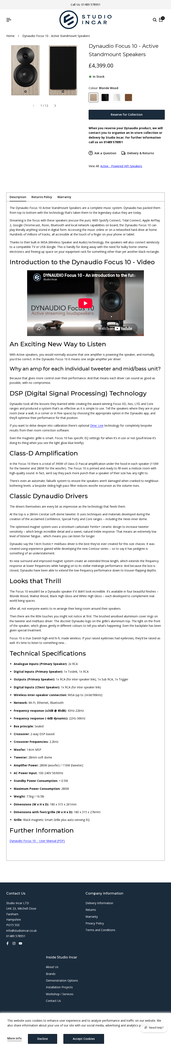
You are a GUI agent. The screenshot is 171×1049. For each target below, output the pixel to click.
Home (10, 36)
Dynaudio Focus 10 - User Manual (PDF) (37, 841)
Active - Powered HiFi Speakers (121, 166)
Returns (91, 910)
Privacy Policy (95, 923)
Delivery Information (99, 903)
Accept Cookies (84, 1039)
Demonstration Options (62, 980)
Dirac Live (96, 425)
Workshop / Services (59, 994)
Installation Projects (59, 987)
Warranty (64, 197)
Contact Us (53, 1001)
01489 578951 (91, 4)
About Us (52, 967)
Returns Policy (41, 197)
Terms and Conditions (100, 930)
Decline (42, 1039)
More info (14, 1038)
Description (18, 197)
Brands (50, 974)
